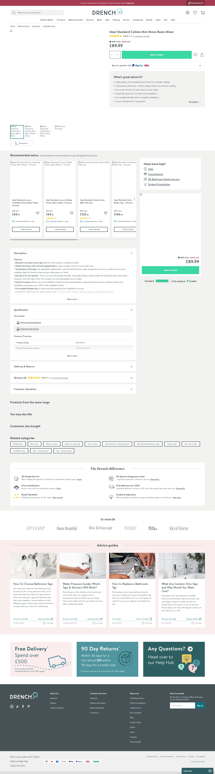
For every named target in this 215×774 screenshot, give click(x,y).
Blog (132, 717)
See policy (154, 479)
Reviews (18, 377)
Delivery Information (98, 703)
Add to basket (165, 54)
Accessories (138, 19)
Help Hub (93, 698)
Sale (165, 19)
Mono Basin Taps (191, 444)
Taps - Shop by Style (63, 451)
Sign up (200, 705)
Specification (21, 309)
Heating (116, 19)
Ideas (158, 19)
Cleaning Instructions (29, 328)
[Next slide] (133, 199)
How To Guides (144, 619)
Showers (90, 19)
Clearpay (133, 737)
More (79, 479)
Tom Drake (116, 619)
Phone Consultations (138, 703)
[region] (73, 201)
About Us (53, 698)
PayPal (132, 727)
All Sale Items (18, 444)
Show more (72, 299)
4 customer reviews (141, 36)
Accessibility (200, 756)
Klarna (132, 732)
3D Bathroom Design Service (164, 179)
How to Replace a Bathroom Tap (130, 585)
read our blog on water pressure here (96, 291)
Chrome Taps (93, 444)
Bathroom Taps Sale (72, 444)
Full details (193, 101)
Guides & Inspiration (159, 184)
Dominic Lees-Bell (20, 619)
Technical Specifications (30, 322)
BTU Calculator (135, 713)
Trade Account (135, 708)
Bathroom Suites (75, 19)
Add (30, 229)
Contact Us (94, 713)
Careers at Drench (57, 708)
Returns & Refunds (97, 708)
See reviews (58, 497)
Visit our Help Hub (19, 761)
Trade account (197, 2)
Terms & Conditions (167, 756)
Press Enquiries (135, 742)
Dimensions (26, 144)
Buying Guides (46, 619)
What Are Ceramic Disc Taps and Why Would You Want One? (180, 587)
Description (20, 253)
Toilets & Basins (46, 19)
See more (177, 497)
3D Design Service (137, 698)
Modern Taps (172, 444)
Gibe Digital (201, 762)
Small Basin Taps (49, 26)
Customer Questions (25, 389)
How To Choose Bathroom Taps (33, 584)
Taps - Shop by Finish (41, 451)
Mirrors (126, 19)
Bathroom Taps (23, 26)
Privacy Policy (181, 756)
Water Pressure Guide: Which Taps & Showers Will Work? (81, 585)
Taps (107, 19)
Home (12, 26)
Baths (99, 19)
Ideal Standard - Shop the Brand (117, 444)
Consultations (155, 174)
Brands (149, 19)
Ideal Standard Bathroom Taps (148, 444)
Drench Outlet (135, 722)
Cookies (191, 756)
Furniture (61, 19)
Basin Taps (36, 26)
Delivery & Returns (24, 366)
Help (173, 19)
